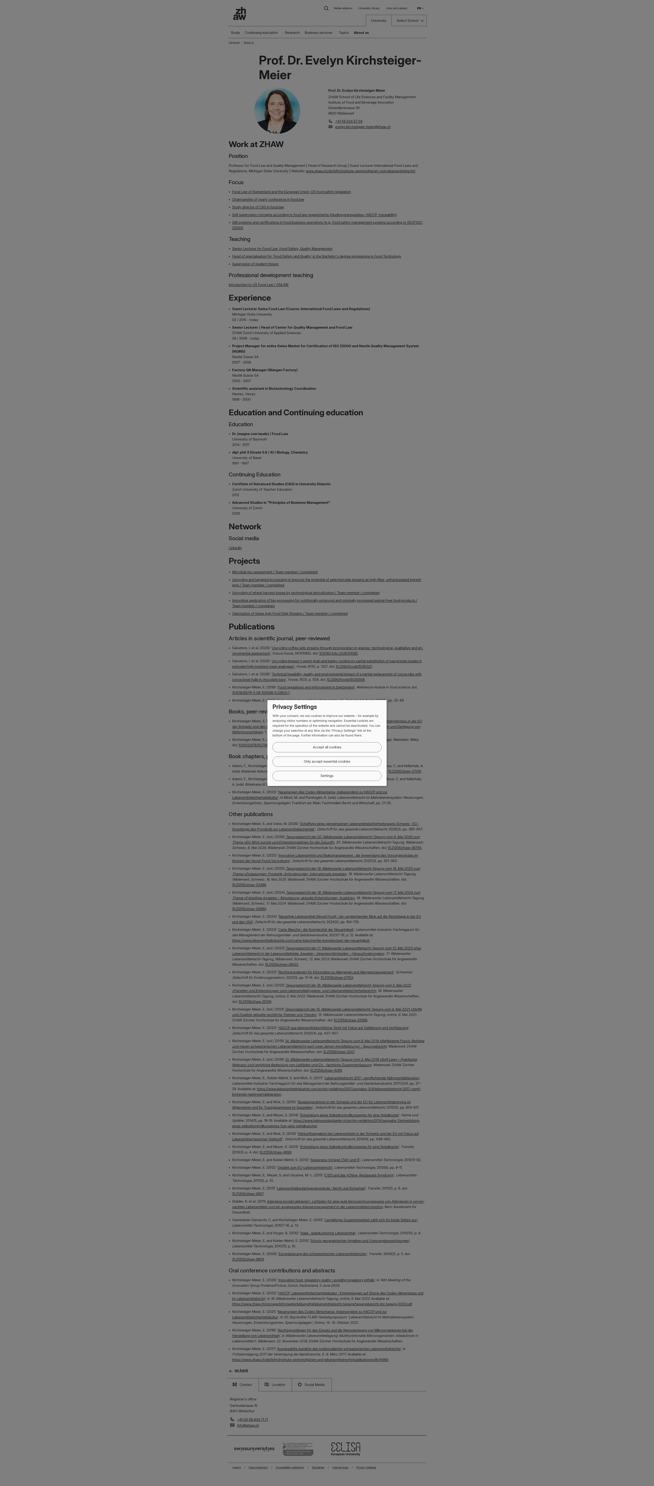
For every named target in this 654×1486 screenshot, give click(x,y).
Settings (327, 776)
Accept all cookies (327, 747)
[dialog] (327, 743)
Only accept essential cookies (327, 761)
